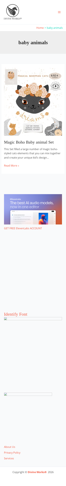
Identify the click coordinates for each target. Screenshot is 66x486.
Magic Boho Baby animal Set (29, 142)
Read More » (11, 166)
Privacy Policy (12, 452)
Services (9, 458)
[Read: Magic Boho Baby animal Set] (33, 101)
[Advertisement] (33, 274)
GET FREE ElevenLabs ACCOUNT (23, 228)
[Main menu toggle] (59, 12)
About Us (9, 447)
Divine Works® (37, 472)
